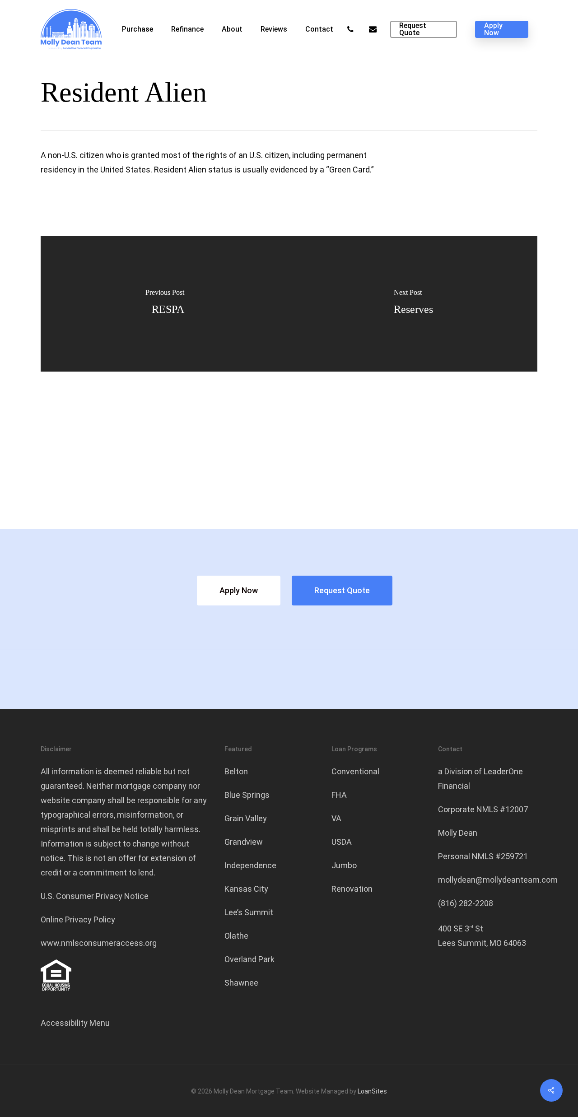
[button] (238, 590)
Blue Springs (247, 795)
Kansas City (246, 889)
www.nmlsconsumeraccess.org (99, 943)
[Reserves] (413, 304)
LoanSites (372, 1091)
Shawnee (241, 982)
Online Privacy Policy (78, 919)
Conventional (355, 771)
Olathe (236, 935)
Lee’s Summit (248, 912)
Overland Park (249, 959)
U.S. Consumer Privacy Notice (95, 896)
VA (336, 818)
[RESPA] (165, 304)
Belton (236, 771)
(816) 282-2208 (465, 903)
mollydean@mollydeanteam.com (498, 879)
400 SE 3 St (460, 928)
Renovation (352, 889)
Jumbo (344, 865)
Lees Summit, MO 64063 (482, 943)
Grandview (243, 842)
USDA (341, 842)
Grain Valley (245, 818)
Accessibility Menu (75, 1023)
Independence (250, 865)
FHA (339, 795)
